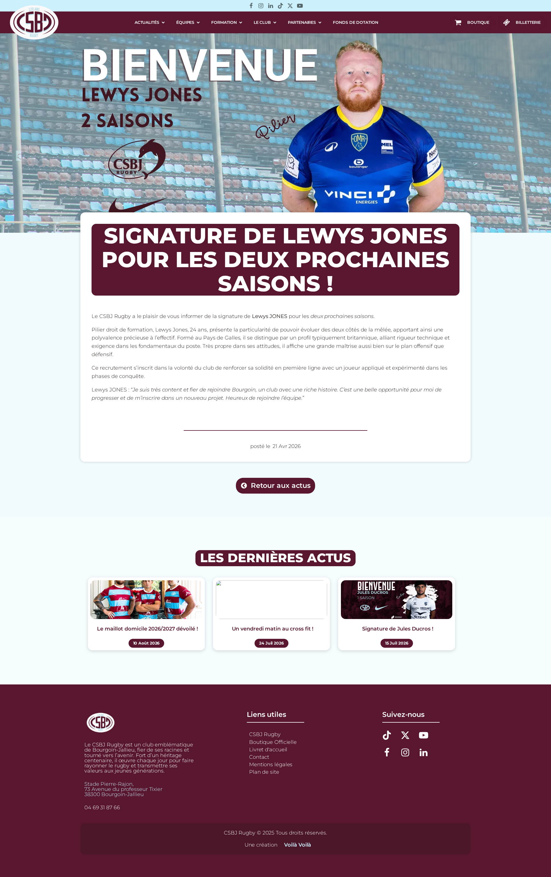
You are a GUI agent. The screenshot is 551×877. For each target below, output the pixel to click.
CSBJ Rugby (265, 734)
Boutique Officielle (273, 742)
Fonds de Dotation (355, 22)
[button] (472, 22)
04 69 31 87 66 (102, 807)
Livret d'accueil (268, 749)
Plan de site (264, 772)
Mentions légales (270, 764)
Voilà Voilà (297, 844)
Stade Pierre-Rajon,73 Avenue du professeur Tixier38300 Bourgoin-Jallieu (123, 789)
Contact (259, 757)
